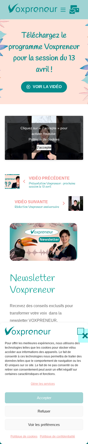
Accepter (44, 398)
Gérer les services (43, 383)
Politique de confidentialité (57, 436)
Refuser (44, 411)
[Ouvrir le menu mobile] (63, 10)
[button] (80, 331)
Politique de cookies (24, 436)
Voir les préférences (44, 425)
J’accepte (44, 147)
